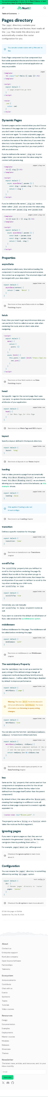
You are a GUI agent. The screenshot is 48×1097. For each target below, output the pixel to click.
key (4, 777)
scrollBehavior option (31, 618)
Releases (5, 1045)
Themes (5, 1053)
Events (5, 992)
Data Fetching (14, 770)
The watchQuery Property (16, 664)
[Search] (45, 8)
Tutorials (5, 1005)
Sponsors (6, 997)
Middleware (36, 653)
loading (6, 469)
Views (31, 462)
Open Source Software (11, 961)
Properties (8, 258)
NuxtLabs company (10, 957)
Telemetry (6, 969)
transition (7, 526)
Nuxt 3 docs (35, 1)
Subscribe (7, 1077)
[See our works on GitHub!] (12, 1082)
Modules (5, 1041)
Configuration (11, 866)
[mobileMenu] (3, 8)
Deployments (7, 1032)
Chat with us (7, 988)
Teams (4, 1001)
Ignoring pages (11, 831)
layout (5, 436)
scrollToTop (8, 563)
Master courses (8, 1037)
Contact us (6, 948)
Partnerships (7, 965)
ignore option (24, 854)
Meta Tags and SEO (28, 428)
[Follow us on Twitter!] (3, 1082)
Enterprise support (10, 952)
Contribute (6, 984)
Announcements (9, 980)
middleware (8, 624)
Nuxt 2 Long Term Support (22, 3)
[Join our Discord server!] (8, 1082)
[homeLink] (24, 7)
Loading (23, 519)
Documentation (8, 1024)
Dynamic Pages (12, 120)
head (4, 391)
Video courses (8, 1009)
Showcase (6, 1049)
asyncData (8, 264)
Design (4, 1020)
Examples (6, 1028)
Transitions (35, 552)
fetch (5, 315)
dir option (22, 903)
